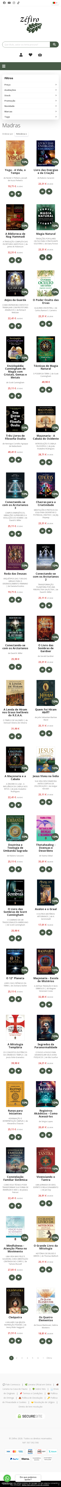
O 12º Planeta (15, 978)
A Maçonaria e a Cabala (15, 777)
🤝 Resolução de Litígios (43, 1402)
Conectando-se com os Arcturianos (15, 646)
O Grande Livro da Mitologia (46, 1247)
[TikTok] (18, 2)
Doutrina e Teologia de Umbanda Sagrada (15, 847)
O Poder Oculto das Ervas (46, 301)
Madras (11, 125)
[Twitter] (9, 2)
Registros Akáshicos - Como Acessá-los (46, 1113)
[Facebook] (4, 2)
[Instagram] (14, 2)
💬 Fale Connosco (11, 1384)
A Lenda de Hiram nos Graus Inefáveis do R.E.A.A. (15, 712)
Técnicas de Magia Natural (46, 367)
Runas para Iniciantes (15, 1112)
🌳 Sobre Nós (39, 1389)
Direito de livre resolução (30, 1406)
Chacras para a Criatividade (46, 503)
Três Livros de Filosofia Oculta (15, 437)
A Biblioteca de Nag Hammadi (15, 235)
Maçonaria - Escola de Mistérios (45, 979)
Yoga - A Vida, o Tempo (15, 171)
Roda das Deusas (15, 573)
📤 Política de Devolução (31, 1397)
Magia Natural (46, 234)
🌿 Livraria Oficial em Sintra (38, 1384)
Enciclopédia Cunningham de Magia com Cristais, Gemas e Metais (15, 371)
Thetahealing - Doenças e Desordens (46, 847)
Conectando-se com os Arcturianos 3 (15, 505)
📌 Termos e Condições (31, 1393)
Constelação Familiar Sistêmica (15, 1178)
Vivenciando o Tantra (46, 1178)
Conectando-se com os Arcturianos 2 (46, 576)
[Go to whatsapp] (7, 1478)
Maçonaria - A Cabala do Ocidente (46, 437)
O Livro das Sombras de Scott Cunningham (15, 912)
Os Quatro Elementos (46, 1318)
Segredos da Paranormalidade (45, 1046)
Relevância (21, 134)
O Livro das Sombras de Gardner (46, 648)
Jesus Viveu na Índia (46, 776)
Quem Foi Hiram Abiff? (46, 711)
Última (49, 1358)
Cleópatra (15, 1317)
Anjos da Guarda (15, 300)
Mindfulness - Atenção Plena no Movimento (15, 1248)
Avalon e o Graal (46, 909)
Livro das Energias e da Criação (46, 171)
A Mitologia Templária (15, 1046)
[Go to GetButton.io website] (7, 1484)
